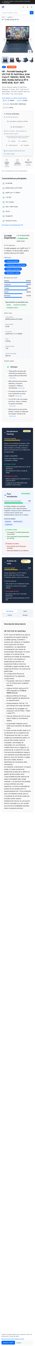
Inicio (3, 17)
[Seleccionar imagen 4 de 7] (25, 60)
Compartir (26, 145)
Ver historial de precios (12, 117)
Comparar (24, 141)
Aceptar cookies (8, 1342)
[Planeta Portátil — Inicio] (3, 7)
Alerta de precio (13, 145)
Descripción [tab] (9, 611)
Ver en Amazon (18, 127)
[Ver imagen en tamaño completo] (30, 52)
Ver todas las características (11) (12, 225)
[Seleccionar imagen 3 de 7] (19, 60)
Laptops (9, 17)
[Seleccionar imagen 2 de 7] (12, 60)
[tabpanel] (17, 716)
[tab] (25, 611)
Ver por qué (12, 378)
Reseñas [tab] (25, 615)
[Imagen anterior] (4, 40)
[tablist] (17, 613)
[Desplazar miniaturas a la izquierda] (3, 60)
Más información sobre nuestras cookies (12, 1339)
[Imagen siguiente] (30, 40)
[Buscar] (32, 12)
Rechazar (18, 1342)
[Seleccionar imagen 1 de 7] (5, 60)
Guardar (13, 141)
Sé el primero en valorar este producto (14, 98)
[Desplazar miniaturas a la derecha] (31, 60)
